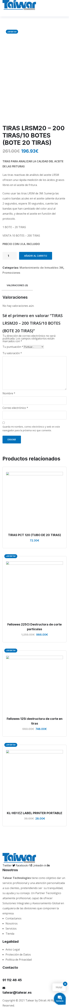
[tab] (17, 286)
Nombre (9, 393)
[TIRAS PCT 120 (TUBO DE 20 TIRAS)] (34, 500)
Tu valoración (12, 353)
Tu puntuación (13, 347)
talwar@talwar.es (17, 992)
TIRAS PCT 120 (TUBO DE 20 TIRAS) (34, 535)
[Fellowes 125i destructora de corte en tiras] (34, 684)
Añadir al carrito (35, 255)
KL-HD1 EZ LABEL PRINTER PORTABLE (34, 813)
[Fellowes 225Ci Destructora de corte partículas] (34, 590)
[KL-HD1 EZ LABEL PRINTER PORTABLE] (34, 778)
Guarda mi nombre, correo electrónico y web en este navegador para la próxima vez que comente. (31, 428)
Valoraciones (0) (17, 285)
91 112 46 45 (12, 980)
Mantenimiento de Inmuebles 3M (41, 267)
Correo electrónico (15, 407)
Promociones (11, 272)
